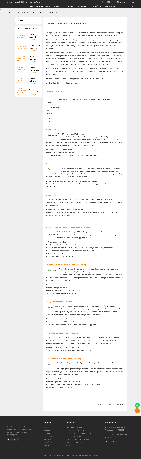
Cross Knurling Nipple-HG (34, 36)
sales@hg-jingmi (126, 434)
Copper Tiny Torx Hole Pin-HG (35, 46)
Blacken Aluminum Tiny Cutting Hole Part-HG (34, 90)
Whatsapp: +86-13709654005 (116, 430)
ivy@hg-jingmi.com (127, 2)
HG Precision (10, 13)
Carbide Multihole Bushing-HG (33, 79)
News (29, 13)
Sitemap (68, 446)
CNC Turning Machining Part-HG (34, 58)
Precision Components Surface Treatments (48, 13)
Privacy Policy (93, 456)
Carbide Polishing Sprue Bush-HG (34, 68)
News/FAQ (21, 13)
